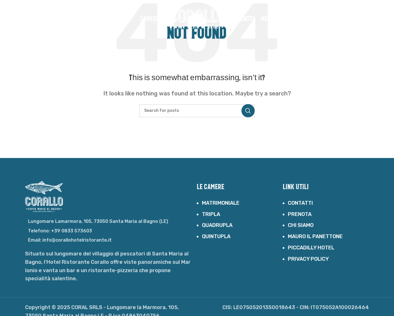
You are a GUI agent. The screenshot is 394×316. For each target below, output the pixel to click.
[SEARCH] (248, 110)
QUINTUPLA (216, 236)
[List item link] (111, 231)
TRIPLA (211, 214)
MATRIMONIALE (220, 203)
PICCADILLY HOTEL (311, 247)
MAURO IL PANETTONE (315, 236)
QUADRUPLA (217, 225)
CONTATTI (300, 203)
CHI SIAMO (301, 225)
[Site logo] (197, 18)
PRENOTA (300, 214)
